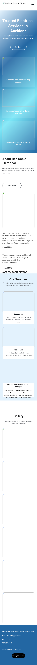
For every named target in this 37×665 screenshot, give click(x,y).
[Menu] (32, 5)
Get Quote (18, 47)
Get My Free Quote (18, 656)
